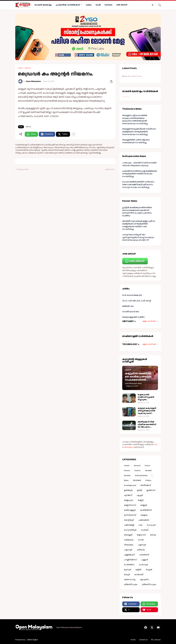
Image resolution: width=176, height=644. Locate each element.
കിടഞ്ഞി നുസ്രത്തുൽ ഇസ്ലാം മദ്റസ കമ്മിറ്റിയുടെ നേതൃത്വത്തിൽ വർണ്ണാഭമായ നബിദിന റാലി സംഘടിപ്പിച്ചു (138, 225)
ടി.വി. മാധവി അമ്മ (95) (132, 295)
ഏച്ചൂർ (140, 495)
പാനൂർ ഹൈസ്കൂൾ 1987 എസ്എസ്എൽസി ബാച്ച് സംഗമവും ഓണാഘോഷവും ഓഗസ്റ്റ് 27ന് (138, 237)
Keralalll (148, 470)
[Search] (158, 5)
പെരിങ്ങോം (129, 564)
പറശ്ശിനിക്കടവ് (130, 559)
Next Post (110, 169)
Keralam (127, 475)
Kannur (28, 68)
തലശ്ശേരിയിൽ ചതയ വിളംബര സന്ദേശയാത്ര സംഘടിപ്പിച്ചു (136, 141)
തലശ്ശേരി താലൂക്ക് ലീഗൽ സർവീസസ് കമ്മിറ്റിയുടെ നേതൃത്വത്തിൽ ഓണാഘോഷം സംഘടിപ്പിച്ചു (139, 132)
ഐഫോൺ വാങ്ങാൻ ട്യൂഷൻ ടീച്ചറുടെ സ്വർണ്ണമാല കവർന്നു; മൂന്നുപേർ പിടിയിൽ (148, 397)
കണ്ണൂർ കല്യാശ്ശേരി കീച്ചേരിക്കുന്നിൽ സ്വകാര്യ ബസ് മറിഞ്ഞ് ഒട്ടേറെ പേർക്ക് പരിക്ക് (147, 411)
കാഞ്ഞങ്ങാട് (146, 510)
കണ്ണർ (141, 500)
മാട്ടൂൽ (149, 569)
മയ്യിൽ (138, 569)
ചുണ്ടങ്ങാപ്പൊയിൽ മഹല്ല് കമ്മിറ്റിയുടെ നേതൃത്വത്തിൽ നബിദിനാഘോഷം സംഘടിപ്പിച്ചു (139, 174)
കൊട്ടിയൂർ (129, 520)
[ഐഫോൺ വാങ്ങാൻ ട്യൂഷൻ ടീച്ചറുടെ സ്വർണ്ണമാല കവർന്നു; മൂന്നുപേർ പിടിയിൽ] (129, 398)
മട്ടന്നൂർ (127, 569)
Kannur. (137, 470)
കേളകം (144, 515)
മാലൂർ (127, 574)
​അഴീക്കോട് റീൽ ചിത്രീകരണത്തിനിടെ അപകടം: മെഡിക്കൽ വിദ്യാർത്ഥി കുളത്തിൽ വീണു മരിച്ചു (147, 424)
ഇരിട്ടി (139, 490)
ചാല (140, 525)
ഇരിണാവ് (151, 490)
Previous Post (22, 169)
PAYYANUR (137, 480)
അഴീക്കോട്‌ (146, 485)
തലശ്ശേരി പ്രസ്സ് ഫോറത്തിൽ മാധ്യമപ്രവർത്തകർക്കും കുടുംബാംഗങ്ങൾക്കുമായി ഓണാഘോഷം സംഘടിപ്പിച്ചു (135, 119)
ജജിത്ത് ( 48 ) (128, 306)
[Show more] (73, 134)
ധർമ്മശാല (129, 540)
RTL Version (156, 639)
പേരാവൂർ (143, 564)
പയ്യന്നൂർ (142, 545)
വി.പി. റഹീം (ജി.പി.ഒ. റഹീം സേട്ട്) (136, 300)
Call (155, 444)
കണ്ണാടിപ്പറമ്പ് (130, 505)
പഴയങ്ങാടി (144, 554)
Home (20, 68)
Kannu (147, 465)
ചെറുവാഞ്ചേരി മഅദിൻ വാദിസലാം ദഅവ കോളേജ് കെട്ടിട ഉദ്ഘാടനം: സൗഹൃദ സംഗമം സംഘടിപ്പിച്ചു (138, 184)
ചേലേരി (144, 530)
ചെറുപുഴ (151, 525)
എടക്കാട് (128, 495)
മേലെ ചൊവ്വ (129, 579)
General (137, 465)
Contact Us (143, 639)
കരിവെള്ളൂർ (130, 510)
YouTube (108, 4)
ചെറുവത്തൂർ (130, 530)
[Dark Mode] (153, 5)
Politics (148, 480)
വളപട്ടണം (144, 579)
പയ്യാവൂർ (128, 549)
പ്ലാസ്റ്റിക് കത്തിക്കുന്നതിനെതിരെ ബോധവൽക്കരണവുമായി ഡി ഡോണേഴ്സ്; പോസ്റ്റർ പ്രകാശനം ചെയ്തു (137, 211)
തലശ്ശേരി (128, 535)
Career (127, 465)
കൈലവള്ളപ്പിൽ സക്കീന (133, 317)
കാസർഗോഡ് (130, 515)
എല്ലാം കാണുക (149, 321)
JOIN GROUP (121, 4)
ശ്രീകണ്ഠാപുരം (149, 584)
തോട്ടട (153, 535)
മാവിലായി (138, 574)
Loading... (126, 96)
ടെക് (98, 4)
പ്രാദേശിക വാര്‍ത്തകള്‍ (68, 4)
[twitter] (151, 627)
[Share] (110, 81)
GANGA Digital (32, 639)
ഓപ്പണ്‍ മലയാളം (43, 4)
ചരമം (89, 4)
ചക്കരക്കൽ (143, 520)
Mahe (126, 480)
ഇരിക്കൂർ (128, 490)
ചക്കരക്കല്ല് (129, 525)
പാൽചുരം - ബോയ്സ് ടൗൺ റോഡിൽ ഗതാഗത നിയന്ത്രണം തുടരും (139, 164)
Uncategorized (130, 485)
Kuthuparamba (141, 475)
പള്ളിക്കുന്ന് (129, 554)
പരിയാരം (141, 549)
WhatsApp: (129, 447)
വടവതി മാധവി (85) (130, 311)
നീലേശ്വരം (129, 545)
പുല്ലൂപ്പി (144, 559)
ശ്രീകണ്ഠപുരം (131, 584)
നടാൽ (141, 540)
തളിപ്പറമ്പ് (141, 535)
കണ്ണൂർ (143, 505)
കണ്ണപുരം (128, 500)
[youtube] (158, 627)
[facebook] (145, 627)
